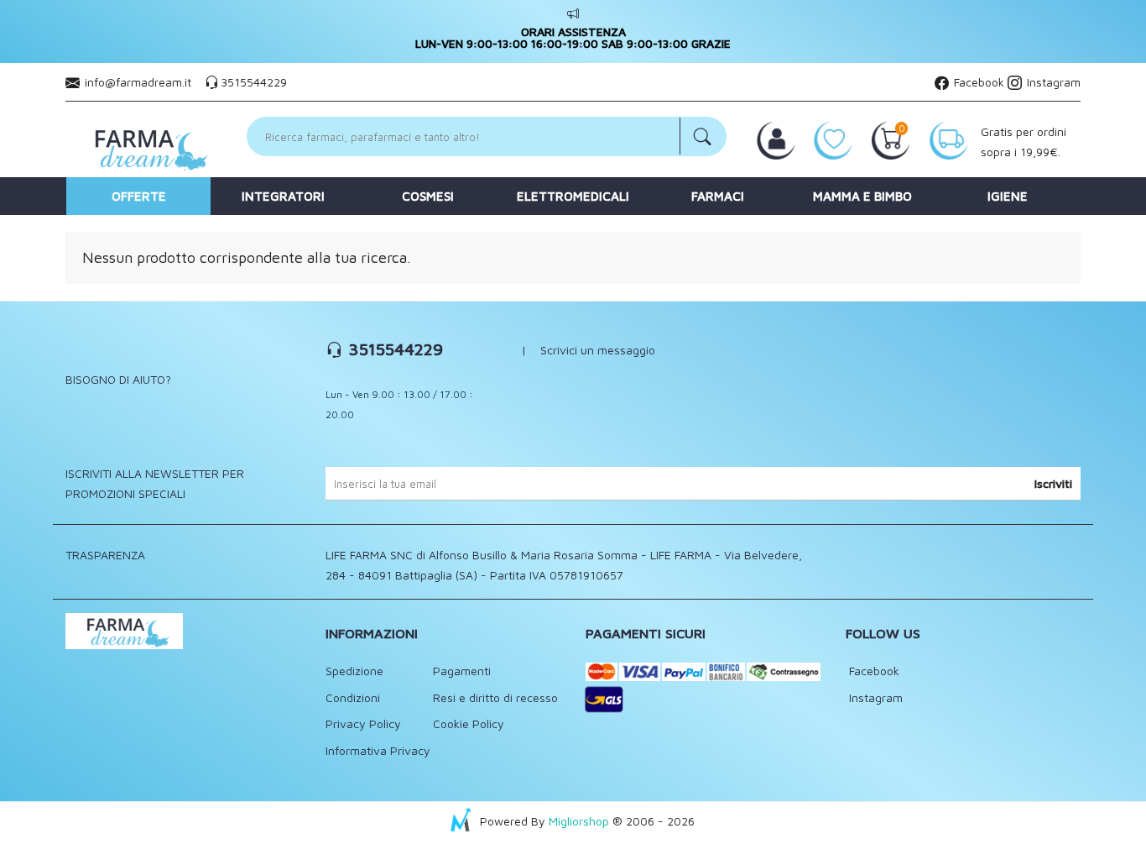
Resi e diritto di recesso (495, 697)
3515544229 (254, 82)
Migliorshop (579, 821)
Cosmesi (428, 196)
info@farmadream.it (138, 82)
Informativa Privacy (378, 750)
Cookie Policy (468, 723)
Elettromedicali (573, 196)
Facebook (977, 82)
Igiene (1007, 196)
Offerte (139, 196)
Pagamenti (462, 670)
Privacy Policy (363, 723)
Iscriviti (1053, 483)
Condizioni (353, 697)
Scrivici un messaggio (597, 350)
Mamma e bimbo (862, 196)
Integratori (283, 196)
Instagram (1052, 82)
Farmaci (717, 196)
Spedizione (354, 670)
